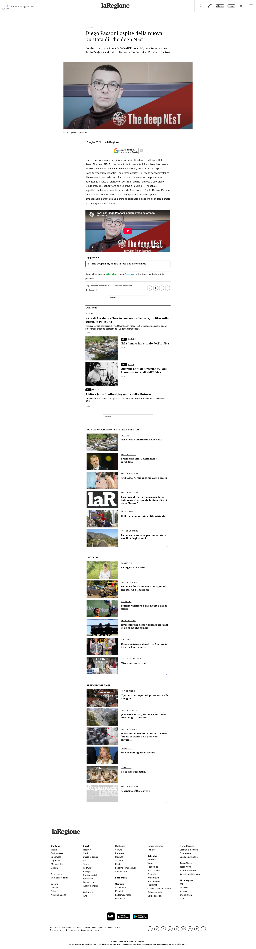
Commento (120, 887)
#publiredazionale (188, 870)
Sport (86, 846)
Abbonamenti (55, 927)
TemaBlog (185, 863)
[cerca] (200, 6)
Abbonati (220, 6)
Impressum (77, 927)
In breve (183, 891)
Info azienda (186, 895)
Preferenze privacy (91, 930)
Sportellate (88, 878)
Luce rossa (88, 882)
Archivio (184, 887)
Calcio (86, 853)
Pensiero (119, 853)
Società (119, 860)
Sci (84, 860)
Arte (85, 895)
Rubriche (152, 856)
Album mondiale (90, 885)
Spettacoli (120, 846)
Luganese (55, 860)
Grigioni (54, 867)
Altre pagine (186, 880)
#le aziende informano (190, 874)
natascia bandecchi (123, 286)
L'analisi (119, 891)
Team (182, 898)
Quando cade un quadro (159, 888)
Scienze (119, 857)
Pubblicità (102, 927)
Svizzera (56, 874)
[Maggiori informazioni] (141, 151)
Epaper (231, 6)
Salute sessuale (155, 895)
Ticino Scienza (187, 846)
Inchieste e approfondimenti (155, 859)
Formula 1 (87, 867)
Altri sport (87, 871)
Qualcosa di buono (189, 857)
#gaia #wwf (185, 866)
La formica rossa (123, 895)
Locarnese (56, 857)
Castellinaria (121, 871)
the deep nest (91, 290)
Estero (55, 884)
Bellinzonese (57, 853)
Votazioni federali (59, 877)
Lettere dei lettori (155, 846)
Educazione (185, 853)
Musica (118, 864)
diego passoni (91, 286)
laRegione (113, 142)
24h (181, 884)
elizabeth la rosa (106, 286)
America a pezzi (58, 895)
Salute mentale (154, 892)
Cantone (56, 846)
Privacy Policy (57, 930)
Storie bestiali (153, 870)
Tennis (86, 864)
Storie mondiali (90, 875)
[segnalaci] (210, 6)
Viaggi (150, 863)
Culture (87, 892)
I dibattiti (151, 849)
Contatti (87, 927)
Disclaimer (66, 927)
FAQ (94, 927)
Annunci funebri (114, 927)
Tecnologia (152, 866)
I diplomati (152, 885)
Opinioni (119, 884)
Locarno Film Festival (125, 867)
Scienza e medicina (189, 849)
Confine (55, 887)
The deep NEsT (101, 164)
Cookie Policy (73, 930)
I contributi (120, 898)
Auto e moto (153, 881)
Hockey (87, 849)
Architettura (153, 877)
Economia (120, 877)
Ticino (54, 849)
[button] (150, 928)
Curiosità (151, 874)
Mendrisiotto (57, 864)
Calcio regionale (90, 857)
